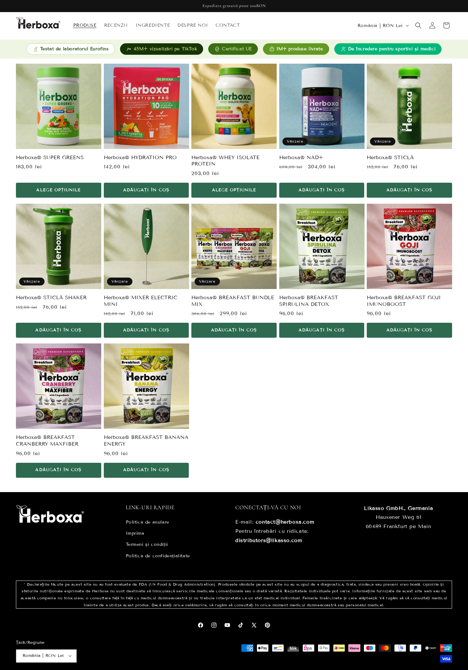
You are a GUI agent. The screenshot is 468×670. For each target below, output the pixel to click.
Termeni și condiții (147, 544)
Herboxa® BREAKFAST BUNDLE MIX (232, 300)
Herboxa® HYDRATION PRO (140, 157)
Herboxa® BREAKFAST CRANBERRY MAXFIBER (47, 440)
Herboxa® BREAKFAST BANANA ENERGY (146, 440)
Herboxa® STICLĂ (390, 157)
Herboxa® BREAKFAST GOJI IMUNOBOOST (404, 300)
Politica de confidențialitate (158, 556)
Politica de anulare (147, 522)
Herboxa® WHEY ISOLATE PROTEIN (225, 160)
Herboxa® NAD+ (301, 157)
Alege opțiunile (58, 190)
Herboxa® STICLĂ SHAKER (51, 297)
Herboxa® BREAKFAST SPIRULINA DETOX (308, 300)
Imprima (135, 533)
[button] (418, 25)
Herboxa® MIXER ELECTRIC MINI (140, 300)
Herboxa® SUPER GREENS (50, 157)
